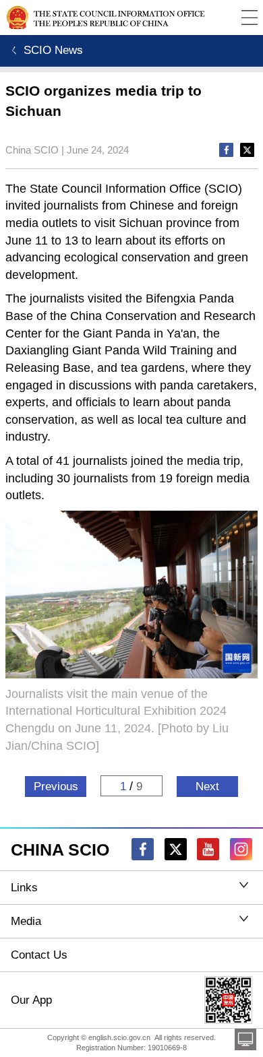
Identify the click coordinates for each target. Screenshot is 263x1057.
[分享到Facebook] (226, 150)
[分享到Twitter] (247, 150)
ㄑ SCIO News (44, 50)
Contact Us (39, 955)
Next (207, 786)
